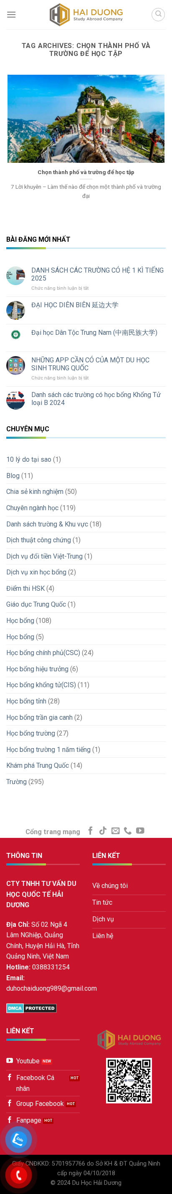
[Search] (158, 14)
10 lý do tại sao (28, 459)
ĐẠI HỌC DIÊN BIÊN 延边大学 (75, 305)
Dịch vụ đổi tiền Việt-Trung (44, 556)
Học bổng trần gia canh (39, 717)
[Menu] (11, 14)
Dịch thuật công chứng (38, 540)
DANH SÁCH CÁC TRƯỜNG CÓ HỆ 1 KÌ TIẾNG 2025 (97, 274)
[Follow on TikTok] (103, 831)
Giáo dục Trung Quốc (36, 604)
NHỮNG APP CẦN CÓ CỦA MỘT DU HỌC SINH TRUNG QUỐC (90, 364)
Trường (16, 782)
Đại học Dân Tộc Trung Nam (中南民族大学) (94, 332)
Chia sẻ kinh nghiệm (34, 492)
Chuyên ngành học (32, 508)
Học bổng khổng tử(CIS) (41, 685)
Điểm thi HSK (25, 588)
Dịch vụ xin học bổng (36, 572)
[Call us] (128, 831)
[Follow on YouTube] (140, 831)
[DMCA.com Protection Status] (31, 1008)
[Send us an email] (115, 831)
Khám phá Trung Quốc (37, 765)
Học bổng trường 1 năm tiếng (48, 750)
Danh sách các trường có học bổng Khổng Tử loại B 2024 (96, 399)
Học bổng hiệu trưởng (37, 669)
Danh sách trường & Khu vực (47, 524)
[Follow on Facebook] (90, 831)
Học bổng (20, 621)
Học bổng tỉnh (26, 701)
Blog (13, 476)
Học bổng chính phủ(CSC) (43, 653)
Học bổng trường (30, 733)
